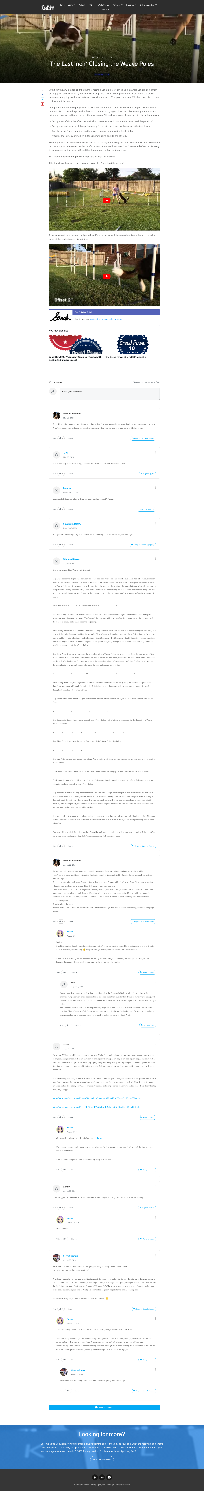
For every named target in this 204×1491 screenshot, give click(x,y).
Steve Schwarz (70, 1255)
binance (67, 488)
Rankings (116, 5)
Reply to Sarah (148, 972)
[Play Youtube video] (107, 200)
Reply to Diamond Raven (144, 846)
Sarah (70, 931)
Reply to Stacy (148, 1117)
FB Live (91, 5)
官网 (65, 452)
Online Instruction (147, 5)
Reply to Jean (149, 1025)
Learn (70, 5)
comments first (152, 382)
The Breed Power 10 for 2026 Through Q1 (133, 349)
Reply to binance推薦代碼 (144, 545)
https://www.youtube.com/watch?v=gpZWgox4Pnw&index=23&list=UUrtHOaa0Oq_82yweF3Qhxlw (96, 1098)
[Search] (113, 9)
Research (130, 5)
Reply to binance (147, 509)
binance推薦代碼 (72, 523)
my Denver (98, 1138)
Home (62, 5)
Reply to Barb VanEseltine (144, 438)
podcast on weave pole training (106, 319)
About (104, 9)
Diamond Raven (71, 559)
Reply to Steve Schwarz (145, 1309)
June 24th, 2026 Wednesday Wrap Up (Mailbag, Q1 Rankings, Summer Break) (76, 349)
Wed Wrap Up (103, 5)
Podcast (82, 5)
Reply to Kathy (148, 1208)
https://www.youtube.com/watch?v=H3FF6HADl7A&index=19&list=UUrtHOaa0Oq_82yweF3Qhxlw (96, 1107)
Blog (106, 74)
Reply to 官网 (148, 474)
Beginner (99, 74)
